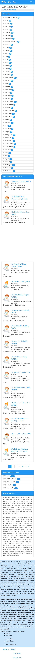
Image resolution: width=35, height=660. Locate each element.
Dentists (9, 476)
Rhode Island (9, 141)
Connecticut (9, 38)
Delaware (8, 44)
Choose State (7, 14)
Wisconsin (8, 168)
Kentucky (8, 71)
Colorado (8, 35)
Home (4, 9)
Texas (7, 153)
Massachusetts (10, 77)
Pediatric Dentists (12, 482)
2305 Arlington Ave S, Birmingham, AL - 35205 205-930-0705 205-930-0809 (17, 408)
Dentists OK (9, 2)
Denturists (9, 635)
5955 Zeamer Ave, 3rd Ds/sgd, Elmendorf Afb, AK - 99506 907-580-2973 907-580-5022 (17, 202)
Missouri (8, 92)
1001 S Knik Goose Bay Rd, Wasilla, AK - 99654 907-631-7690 (20, 285)
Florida (7, 47)
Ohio (7, 125)
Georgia (8, 50)
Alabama (8, 23)
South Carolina (9, 144)
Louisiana (8, 74)
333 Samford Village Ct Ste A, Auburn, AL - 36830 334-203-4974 (17, 331)
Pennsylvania (9, 135)
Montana (8, 98)
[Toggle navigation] (31, 2)
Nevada (7, 119)
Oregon (8, 132)
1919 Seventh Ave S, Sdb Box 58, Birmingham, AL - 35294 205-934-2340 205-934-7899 (17, 346)
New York (8, 122)
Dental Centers (10, 641)
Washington (9, 165)
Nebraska (8, 107)
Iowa (7, 56)
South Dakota (9, 147)
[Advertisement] (17, 243)
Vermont (7, 162)
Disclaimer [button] (17, 653)
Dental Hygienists (11, 644)
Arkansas (8, 26)
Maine (7, 83)
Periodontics (10, 485)
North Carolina (10, 101)
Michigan (8, 86)
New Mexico (9, 116)
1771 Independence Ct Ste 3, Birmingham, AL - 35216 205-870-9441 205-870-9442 (17, 439)
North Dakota (9, 104)
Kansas (7, 68)
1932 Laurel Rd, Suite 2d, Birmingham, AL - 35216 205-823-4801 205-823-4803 (17, 377)
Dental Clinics (10, 639)
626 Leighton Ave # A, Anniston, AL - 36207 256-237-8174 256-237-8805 (17, 300)
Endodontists (12, 9)
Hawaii (7, 53)
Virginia (8, 159)
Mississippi (8, 95)
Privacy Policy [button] (17, 657)
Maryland (8, 80)
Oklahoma (8, 129)
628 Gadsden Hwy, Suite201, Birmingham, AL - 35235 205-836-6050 (17, 362)
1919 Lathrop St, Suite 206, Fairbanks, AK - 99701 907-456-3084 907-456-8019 (16, 217)
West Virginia (9, 171)
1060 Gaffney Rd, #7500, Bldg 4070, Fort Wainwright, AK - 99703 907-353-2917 (17, 270)
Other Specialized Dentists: (11, 472)
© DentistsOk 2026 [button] (9, 649)
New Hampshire (10, 110)
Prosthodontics (11, 488)
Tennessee (8, 150)
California (8, 32)
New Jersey (9, 113)
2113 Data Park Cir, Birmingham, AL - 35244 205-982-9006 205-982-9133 (17, 392)
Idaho (7, 59)
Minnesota (9, 89)
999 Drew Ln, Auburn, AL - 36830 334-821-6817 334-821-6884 (17, 315)
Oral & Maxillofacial (12, 479)
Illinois (7, 62)
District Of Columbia (11, 41)
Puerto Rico (9, 138)
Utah (7, 156)
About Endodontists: (9, 493)
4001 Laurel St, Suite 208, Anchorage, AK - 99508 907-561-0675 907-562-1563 (17, 186)
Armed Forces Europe (11, 17)
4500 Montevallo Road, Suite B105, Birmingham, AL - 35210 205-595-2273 (17, 454)
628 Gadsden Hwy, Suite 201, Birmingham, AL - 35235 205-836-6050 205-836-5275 (17, 423)
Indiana (7, 65)
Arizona (8, 29)
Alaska (7, 20)
